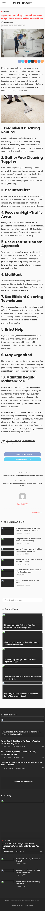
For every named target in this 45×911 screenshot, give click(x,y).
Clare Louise (7, 747)
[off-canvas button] (4, 3)
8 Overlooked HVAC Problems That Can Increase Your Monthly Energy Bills (19, 626)
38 (43, 746)
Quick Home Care (28, 441)
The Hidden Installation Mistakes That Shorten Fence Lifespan (22, 677)
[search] (42, 3)
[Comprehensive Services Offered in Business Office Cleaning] (7, 542)
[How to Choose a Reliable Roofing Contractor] (7, 885)
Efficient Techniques (13, 441)
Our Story (29, 905)
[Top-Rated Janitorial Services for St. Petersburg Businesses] (7, 573)
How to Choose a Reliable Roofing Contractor (28, 882)
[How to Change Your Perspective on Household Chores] (7, 562)
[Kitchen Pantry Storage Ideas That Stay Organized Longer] (22, 656)
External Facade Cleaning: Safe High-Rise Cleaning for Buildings (29, 550)
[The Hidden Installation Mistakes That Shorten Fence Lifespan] (22, 673)
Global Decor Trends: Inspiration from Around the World (22, 476)
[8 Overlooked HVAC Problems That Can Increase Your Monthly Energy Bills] (22, 621)
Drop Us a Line (17, 905)
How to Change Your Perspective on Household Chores (29, 560)
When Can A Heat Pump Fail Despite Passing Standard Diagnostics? (21, 643)
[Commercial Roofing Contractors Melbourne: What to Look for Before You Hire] (22, 827)
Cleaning (6, 11)
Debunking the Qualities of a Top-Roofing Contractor (28, 871)
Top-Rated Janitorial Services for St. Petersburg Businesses (29, 571)
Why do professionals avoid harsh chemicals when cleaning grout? (28, 529)
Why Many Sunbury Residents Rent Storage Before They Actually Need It (21, 695)
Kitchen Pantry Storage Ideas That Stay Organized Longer (20, 660)
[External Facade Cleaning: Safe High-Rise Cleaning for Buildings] (7, 552)
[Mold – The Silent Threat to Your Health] (7, 583)
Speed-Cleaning (7, 443)
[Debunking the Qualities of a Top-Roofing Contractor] (7, 873)
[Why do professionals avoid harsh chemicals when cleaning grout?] (7, 531)
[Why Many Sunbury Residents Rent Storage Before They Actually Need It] (22, 690)
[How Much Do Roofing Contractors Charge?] (7, 862)
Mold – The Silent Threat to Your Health (27, 581)
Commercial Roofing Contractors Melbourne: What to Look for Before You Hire (20, 846)
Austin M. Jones (8, 768)
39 (43, 757)
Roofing (7, 840)
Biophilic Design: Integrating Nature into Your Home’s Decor (22, 484)
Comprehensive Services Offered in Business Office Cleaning (29, 540)
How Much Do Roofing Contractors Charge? (28, 860)
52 (43, 768)
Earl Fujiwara (8, 22)
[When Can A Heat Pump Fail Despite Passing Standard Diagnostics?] (22, 639)
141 (41, 851)
